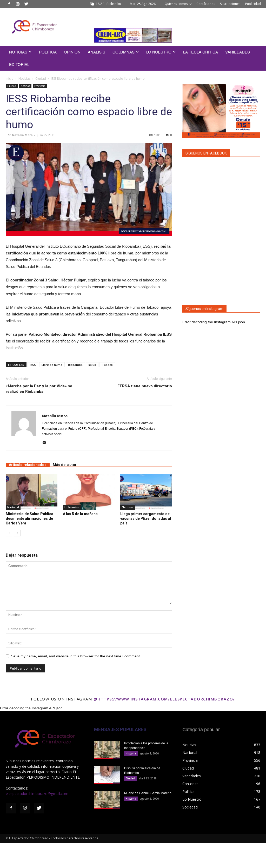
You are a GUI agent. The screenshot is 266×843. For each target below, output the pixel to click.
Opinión (72, 52)
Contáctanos (205, 4)
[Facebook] (9, 4)
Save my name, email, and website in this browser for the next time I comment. (76, 656)
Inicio (10, 78)
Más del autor (65, 465)
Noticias (24, 78)
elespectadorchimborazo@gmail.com (37, 793)
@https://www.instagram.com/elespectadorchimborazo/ (164, 699)
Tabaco (107, 365)
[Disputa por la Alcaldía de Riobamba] (107, 775)
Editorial (19, 64)
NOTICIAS (18, 52)
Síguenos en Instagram (204, 309)
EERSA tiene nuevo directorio (144, 386)
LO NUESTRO (158, 52)
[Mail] (46, 443)
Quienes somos (176, 4)
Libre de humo (52, 365)
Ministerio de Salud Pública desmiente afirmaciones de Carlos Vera (29, 518)
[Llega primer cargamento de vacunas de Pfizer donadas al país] (146, 492)
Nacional (13, 507)
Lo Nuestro (71, 507)
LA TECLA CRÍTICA (200, 52)
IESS (33, 365)
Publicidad (253, 4)
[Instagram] (18, 4)
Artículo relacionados (27, 465)
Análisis (96, 52)
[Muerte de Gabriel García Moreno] (107, 800)
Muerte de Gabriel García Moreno (147, 793)
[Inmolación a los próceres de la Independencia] (107, 750)
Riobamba (75, 365)
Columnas (123, 52)
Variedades (237, 52)
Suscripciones (230, 4)
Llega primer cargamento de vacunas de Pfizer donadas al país (145, 518)
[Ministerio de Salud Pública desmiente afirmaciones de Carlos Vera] (31, 492)
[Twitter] (26, 4)
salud (92, 365)
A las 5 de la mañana (80, 514)
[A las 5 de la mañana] (89, 492)
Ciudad (40, 78)
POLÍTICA (48, 52)
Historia (131, 753)
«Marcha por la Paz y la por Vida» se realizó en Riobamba (39, 389)
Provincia (39, 86)
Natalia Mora (22, 135)
